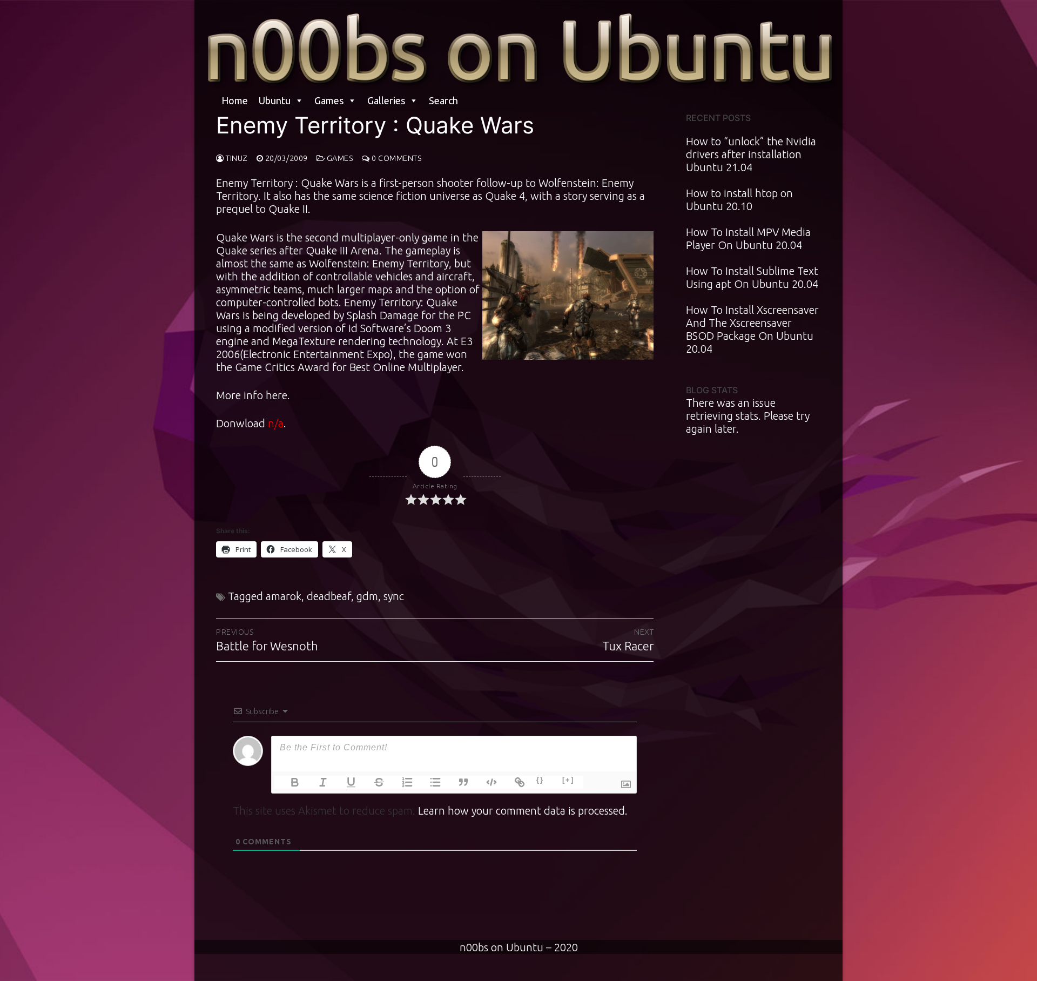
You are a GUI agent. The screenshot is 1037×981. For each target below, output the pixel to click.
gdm (367, 596)
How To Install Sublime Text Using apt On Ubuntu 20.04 (752, 277)
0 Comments (396, 158)
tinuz (236, 158)
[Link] (513, 782)
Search (443, 100)
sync (393, 596)
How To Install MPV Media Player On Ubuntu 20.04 (748, 238)
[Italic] (316, 782)
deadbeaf (329, 596)
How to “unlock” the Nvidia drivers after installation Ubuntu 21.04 (751, 154)
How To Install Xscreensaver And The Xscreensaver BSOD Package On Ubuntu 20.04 (752, 329)
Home (234, 100)
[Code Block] (485, 782)
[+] (568, 780)
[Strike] (373, 782)
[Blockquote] (457, 782)
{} (540, 780)
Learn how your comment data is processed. (523, 810)
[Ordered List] (401, 782)
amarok (283, 596)
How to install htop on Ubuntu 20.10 (739, 199)
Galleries (386, 100)
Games (329, 100)
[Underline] (345, 782)
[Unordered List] (429, 782)
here (276, 395)
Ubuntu (275, 100)
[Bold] (288, 782)
